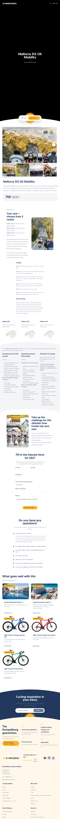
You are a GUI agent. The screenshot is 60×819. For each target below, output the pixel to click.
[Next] (53, 145)
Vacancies (33, 811)
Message (17, 495)
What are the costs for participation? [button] (24, 559)
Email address (18, 474)
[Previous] (5, 145)
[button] (55, 3)
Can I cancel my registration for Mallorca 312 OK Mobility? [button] (29, 567)
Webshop (33, 803)
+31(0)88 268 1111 (8, 776)
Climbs (4, 817)
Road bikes (33, 789)
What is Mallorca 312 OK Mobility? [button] (23, 533)
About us (33, 808)
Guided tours (5, 795)
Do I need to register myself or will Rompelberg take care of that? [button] (30, 551)
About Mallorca (7, 808)
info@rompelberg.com (10, 779)
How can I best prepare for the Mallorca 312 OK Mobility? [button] (29, 563)
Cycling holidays (7, 783)
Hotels (4, 787)
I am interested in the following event (23, 481)
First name (17, 467)
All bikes (32, 787)
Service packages (6, 798)
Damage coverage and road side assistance (41, 795)
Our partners (34, 814)
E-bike (32, 792)
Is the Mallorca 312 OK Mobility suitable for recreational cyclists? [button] (31, 546)
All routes (4, 814)
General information (7, 811)
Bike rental (34, 783)
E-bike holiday (5, 792)
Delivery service (34, 801)
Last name (32, 467)
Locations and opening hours (37, 817)
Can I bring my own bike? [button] (22, 555)
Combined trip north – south (9, 801)
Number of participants (20, 488)
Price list (32, 798)
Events (4, 789)
